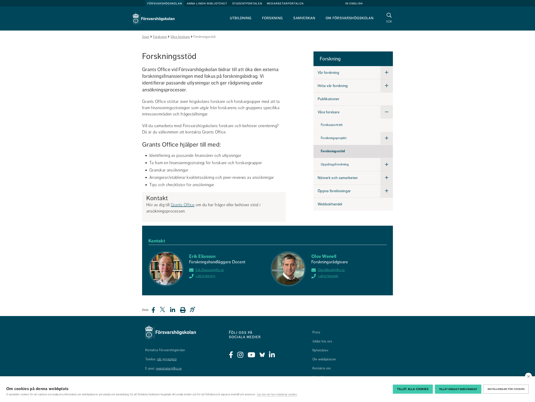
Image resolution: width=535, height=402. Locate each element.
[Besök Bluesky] (262, 355)
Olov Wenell (323, 256)
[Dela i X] (163, 311)
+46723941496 (328, 276)
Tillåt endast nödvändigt (458, 389)
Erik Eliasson (202, 256)
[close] (528, 376)
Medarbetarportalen (285, 3)
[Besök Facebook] (231, 355)
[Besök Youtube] (251, 355)
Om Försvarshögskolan (349, 17)
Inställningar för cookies (506, 389)
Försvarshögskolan (164, 3)
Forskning (272, 17)
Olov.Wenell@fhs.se (331, 270)
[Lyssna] (193, 310)
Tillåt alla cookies (413, 389)
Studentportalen (247, 3)
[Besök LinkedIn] (272, 355)
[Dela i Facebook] (156, 311)
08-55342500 (167, 359)
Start (145, 37)
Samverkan (304, 17)
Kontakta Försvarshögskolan (165, 350)
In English (354, 3)
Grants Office (183, 204)
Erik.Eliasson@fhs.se (210, 270)
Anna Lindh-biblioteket (207, 3)
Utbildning (241, 17)
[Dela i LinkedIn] (175, 311)
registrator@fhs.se (168, 368)
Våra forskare (180, 37)
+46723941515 (205, 276)
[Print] (185, 310)
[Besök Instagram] (240, 355)
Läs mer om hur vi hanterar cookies (277, 394)
